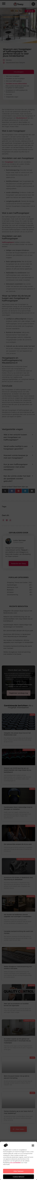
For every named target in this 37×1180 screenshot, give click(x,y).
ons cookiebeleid (15, 1162)
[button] (33, 1145)
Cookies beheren (18, 1177)
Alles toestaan (19, 1171)
